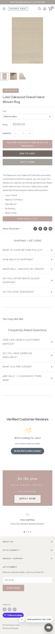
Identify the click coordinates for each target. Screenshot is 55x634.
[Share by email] (50, 229)
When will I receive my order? (23, 269)
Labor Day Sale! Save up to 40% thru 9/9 (27, 2)
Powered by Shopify (10, 628)
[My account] (44, 8)
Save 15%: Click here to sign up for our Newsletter (27, 144)
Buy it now (28, 162)
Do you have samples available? (17, 355)
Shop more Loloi (27, 218)
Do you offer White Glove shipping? (21, 280)
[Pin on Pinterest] (40, 229)
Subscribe (13, 588)
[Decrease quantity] (16, 133)
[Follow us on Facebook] (15, 609)
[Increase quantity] (30, 133)
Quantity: (7, 133)
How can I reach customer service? (21, 341)
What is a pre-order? (17, 366)
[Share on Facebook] (35, 229)
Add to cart (28, 153)
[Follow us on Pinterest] (4, 609)
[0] (50, 8)
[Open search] (39, 8)
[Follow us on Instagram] (9, 609)
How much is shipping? (18, 259)
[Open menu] (4, 9)
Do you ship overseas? (18, 291)
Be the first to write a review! (27, 451)
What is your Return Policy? (23, 250)
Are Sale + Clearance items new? (22, 378)
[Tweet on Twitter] (45, 229)
